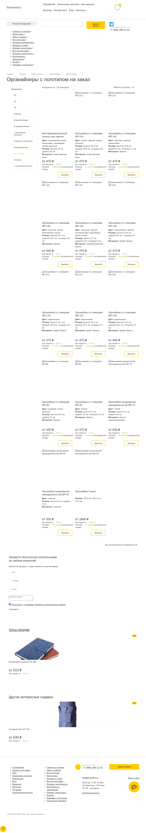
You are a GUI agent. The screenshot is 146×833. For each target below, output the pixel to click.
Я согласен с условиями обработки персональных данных (38, 604)
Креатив (47, 10)
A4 (15, 95)
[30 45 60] (134, 87)
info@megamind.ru (91, 793)
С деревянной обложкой (20, 134)
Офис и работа (19, 37)
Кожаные (17, 114)
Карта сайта (133, 778)
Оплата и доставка (21, 770)
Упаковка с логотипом (22, 65)
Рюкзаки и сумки (20, 45)
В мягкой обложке (21, 120)
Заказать (65, 175)
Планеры (18, 160)
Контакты (81, 10)
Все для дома (18, 39)
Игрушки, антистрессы (22, 53)
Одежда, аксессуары (22, 48)
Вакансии (16, 784)
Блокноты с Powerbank (23, 141)
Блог (71, 10)
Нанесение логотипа (68, 4)
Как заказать (87, 4)
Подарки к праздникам (23, 42)
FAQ (14, 773)
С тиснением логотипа (23, 166)
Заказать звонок (96, 25)
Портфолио (49, 4)
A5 (15, 102)
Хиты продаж (19, 630)
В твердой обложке (21, 126)
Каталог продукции (22, 23)
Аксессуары (17, 34)
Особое (16, 62)
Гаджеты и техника (21, 31)
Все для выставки (20, 51)
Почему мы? (60, 10)
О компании (18, 767)
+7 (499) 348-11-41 (119, 30)
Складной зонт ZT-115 (19, 729)
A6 (15, 108)
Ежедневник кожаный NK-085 (22, 662)
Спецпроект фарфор (56, 801)
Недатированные (21, 147)
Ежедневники (16, 89)
